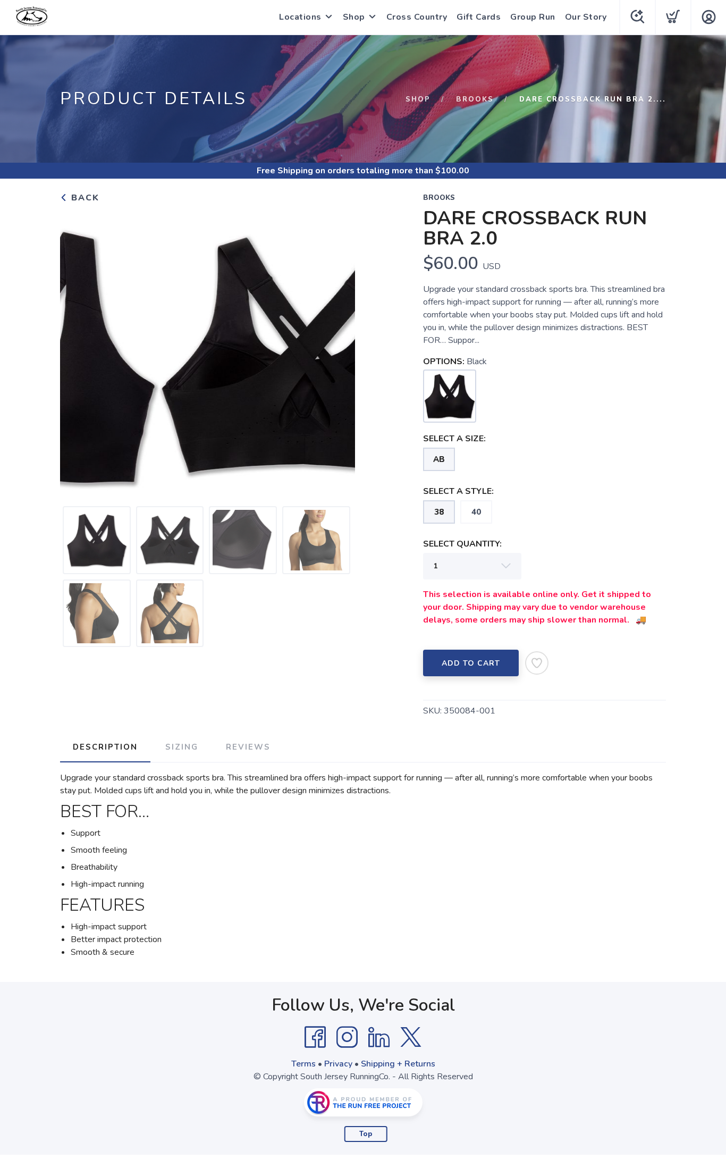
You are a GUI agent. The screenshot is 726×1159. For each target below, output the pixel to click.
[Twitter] (411, 1037)
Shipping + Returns (398, 1064)
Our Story (586, 17)
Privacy (338, 1064)
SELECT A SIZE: (454, 438)
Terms (303, 1064)
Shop (354, 17)
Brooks (475, 99)
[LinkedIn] (379, 1037)
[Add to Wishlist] (536, 663)
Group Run (532, 17)
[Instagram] (347, 1037)
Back (83, 198)
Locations (300, 17)
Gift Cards (479, 17)
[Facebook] (315, 1037)
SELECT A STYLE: (458, 491)
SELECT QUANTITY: (462, 544)
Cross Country (417, 17)
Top (366, 1134)
